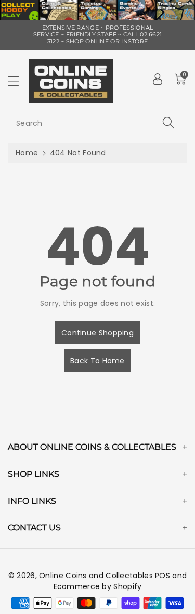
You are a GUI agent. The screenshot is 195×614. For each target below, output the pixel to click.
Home (27, 153)
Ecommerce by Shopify (98, 586)
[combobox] (97, 123)
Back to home (97, 361)
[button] (18, 80)
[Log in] (157, 79)
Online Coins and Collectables (96, 575)
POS (162, 575)
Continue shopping (97, 333)
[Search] (168, 123)
